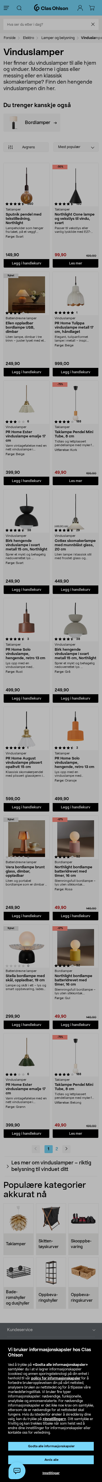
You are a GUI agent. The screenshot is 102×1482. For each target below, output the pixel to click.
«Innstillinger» (54, 1419)
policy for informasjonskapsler (55, 1378)
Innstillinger (51, 1473)
